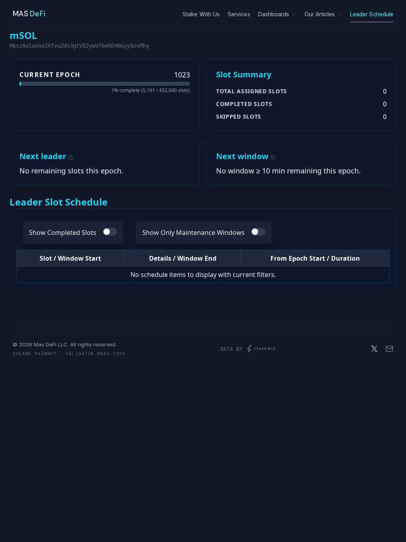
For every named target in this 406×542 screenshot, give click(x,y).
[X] (374, 349)
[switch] (110, 232)
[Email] (389, 349)
